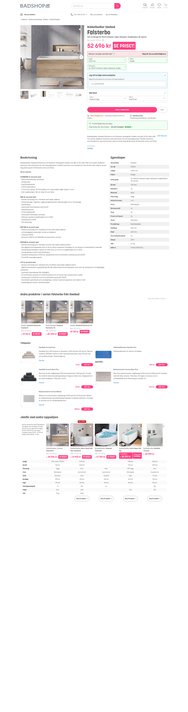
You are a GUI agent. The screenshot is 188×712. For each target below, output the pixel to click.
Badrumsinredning (35, 19)
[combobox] (106, 60)
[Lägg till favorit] (79, 29)
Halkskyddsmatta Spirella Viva (124, 347)
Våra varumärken (96, 15)
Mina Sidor (152, 7)
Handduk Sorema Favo (47, 347)
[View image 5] (60, 95)
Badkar (45, 19)
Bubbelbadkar (55, 19)
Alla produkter (29, 15)
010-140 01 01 (79, 15)
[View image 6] (69, 95)
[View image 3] (42, 95)
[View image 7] (78, 95)
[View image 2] (33, 95)
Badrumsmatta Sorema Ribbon (50, 392)
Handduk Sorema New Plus (49, 369)
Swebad (90, 148)
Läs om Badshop (111, 15)
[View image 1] (24, 95)
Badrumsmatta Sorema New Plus (125, 369)
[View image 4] (51, 95)
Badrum (24, 19)
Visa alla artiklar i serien (156, 299)
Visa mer (41, 360)
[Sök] (117, 6)
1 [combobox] (162, 110)
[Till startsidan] (35, 6)
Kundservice (145, 7)
